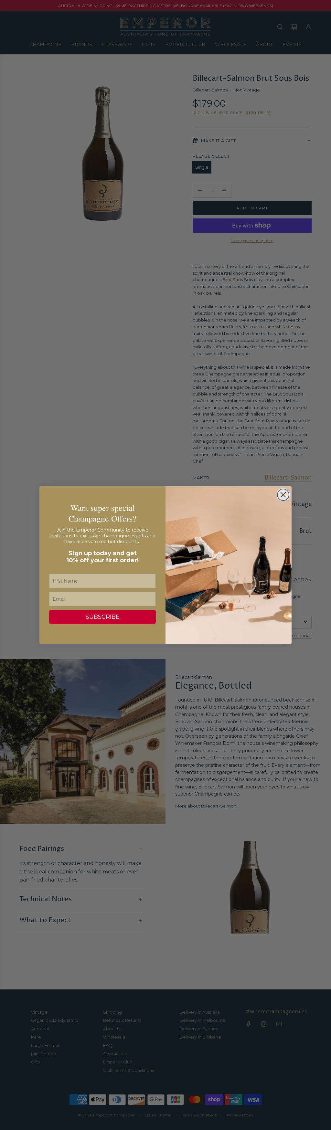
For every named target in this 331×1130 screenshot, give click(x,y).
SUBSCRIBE (103, 616)
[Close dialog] (283, 495)
